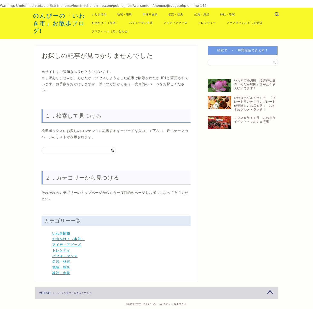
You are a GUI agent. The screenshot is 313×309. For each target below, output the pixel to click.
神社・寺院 (227, 14)
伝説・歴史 (175, 14)
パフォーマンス (65, 256)
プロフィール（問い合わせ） (111, 31)
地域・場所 (124, 14)
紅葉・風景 (201, 14)
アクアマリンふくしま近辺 (244, 22)
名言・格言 (61, 261)
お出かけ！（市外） (105, 22)
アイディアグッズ (175, 22)
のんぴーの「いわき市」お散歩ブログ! (59, 23)
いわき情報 (99, 14)
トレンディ (61, 250)
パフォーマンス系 (141, 22)
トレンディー (207, 22)
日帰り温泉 (150, 14)
